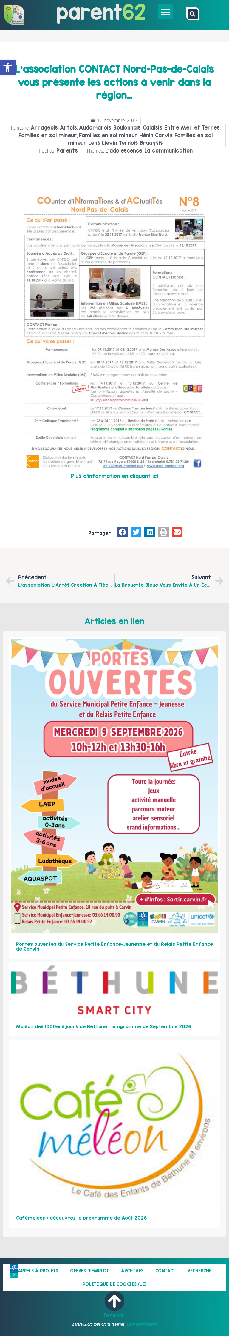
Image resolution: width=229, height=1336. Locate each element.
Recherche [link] (199, 1270)
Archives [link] (132, 1270)
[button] (165, 11)
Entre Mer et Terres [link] (192, 127)
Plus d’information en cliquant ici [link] (114, 476)
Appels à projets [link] (38, 1270)
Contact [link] (165, 1270)
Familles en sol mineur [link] (47, 135)
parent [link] (89, 12)
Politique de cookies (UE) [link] (114, 1284)
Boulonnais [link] (127, 127)
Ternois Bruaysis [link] (141, 143)
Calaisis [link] (152, 127)
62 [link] (134, 12)
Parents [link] (67, 150)
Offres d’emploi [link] (89, 1270)
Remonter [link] (114, 1315)
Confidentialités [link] (141, 1324)
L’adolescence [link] (123, 150)
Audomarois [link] (95, 127)
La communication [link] (168, 150)
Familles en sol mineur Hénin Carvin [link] (125, 135)
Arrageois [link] (44, 127)
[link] (8, 67)
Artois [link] (68, 127)
